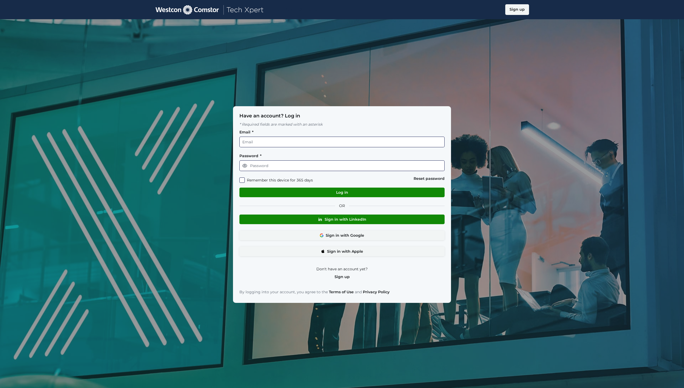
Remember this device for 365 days (280, 180)
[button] (245, 166)
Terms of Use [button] (341, 292)
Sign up (342, 277)
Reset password (429, 178)
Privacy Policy (376, 292)
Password (250, 156)
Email (246, 132)
